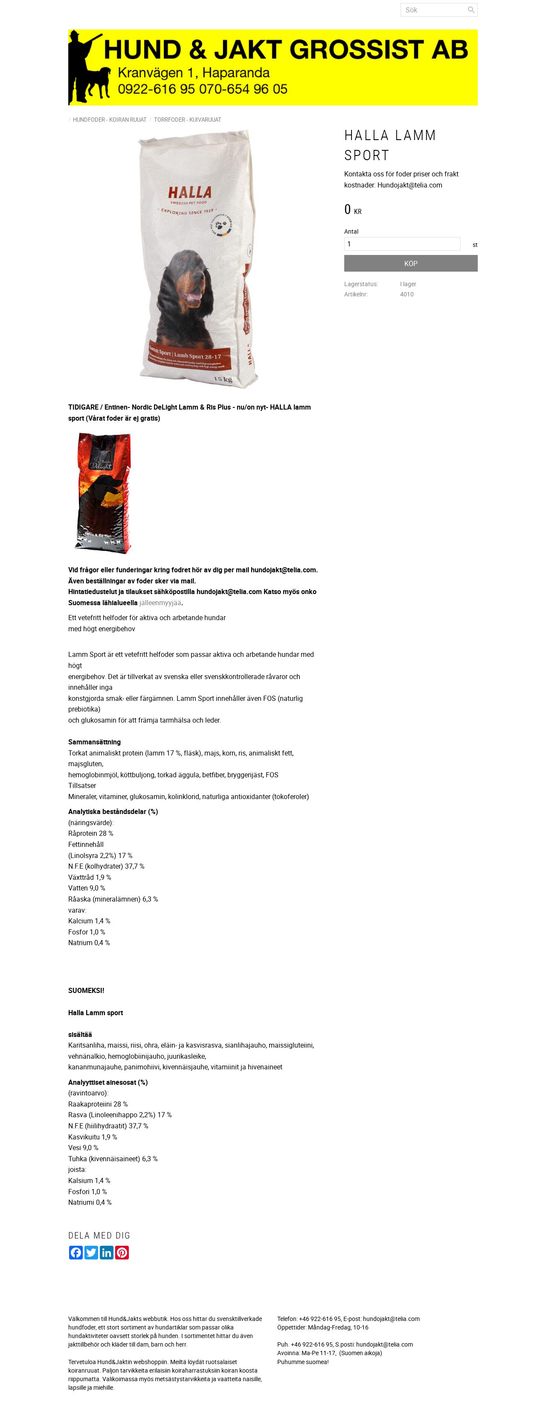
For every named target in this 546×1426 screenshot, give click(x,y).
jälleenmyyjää (160, 602)
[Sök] (471, 9)
